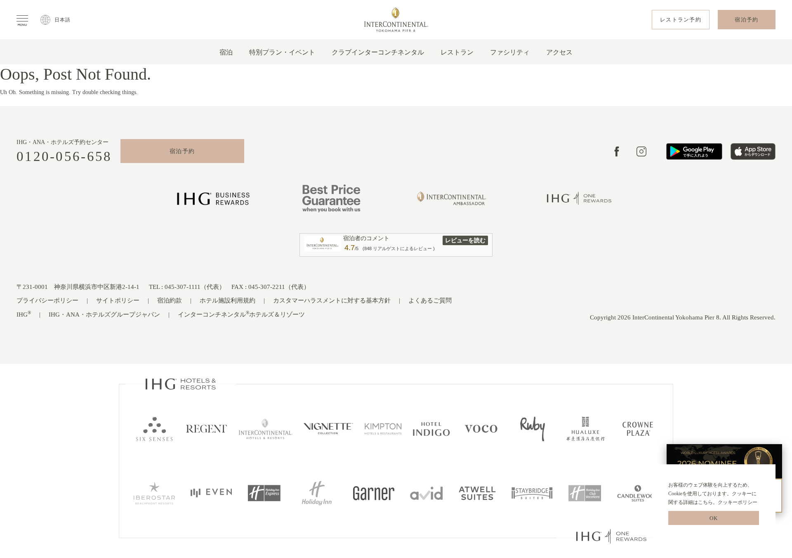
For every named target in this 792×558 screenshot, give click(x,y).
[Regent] (206, 428)
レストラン (457, 52)
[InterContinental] (265, 428)
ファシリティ (510, 52)
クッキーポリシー (737, 502)
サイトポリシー (117, 300)
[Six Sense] (154, 428)
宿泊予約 (182, 151)
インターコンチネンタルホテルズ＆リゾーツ (241, 314)
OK (714, 518)
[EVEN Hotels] (211, 492)
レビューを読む (465, 240)
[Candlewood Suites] (637, 492)
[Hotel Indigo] (431, 428)
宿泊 (226, 52)
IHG (23, 314)
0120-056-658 (64, 156)
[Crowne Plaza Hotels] (637, 428)
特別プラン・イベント (282, 52)
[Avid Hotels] (426, 492)
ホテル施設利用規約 (227, 300)
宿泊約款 (169, 300)
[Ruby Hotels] (532, 428)
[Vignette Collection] (328, 428)
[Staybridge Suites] (532, 492)
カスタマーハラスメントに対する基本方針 (332, 300)
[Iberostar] (154, 492)
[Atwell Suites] (477, 492)
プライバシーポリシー (47, 300)
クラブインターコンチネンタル (378, 52)
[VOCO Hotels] (481, 428)
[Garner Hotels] (373, 492)
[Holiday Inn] (316, 492)
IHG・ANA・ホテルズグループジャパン (104, 314)
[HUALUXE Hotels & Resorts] (585, 428)
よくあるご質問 (430, 300)
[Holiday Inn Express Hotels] (264, 492)
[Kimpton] (383, 428)
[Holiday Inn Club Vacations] (584, 492)
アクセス (559, 52)
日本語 (62, 20)
